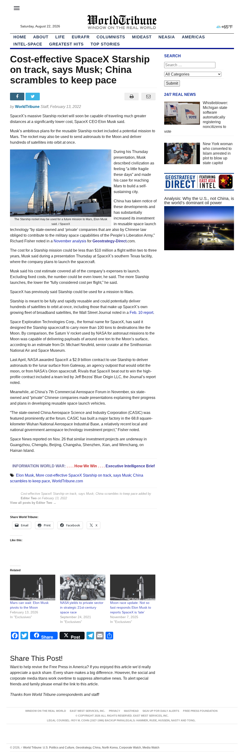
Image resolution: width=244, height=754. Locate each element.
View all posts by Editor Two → (33, 502)
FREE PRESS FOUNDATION (200, 710)
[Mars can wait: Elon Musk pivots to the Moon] (32, 588)
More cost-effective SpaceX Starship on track (73, 475)
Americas (193, 37)
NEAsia (166, 37)
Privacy (114, 710)
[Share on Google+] (49, 96)
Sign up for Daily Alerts (160, 710)
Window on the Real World (45, 710)
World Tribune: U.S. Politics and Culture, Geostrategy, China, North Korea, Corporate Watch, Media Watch (90, 747)
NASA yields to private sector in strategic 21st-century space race (81, 607)
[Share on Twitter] (33, 96)
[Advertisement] (199, 295)
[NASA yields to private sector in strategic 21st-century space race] (82, 588)
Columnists (111, 37)
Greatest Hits (66, 44)
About (40, 37)
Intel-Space (27, 44)
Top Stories (105, 44)
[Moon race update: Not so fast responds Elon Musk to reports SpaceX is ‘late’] (132, 588)
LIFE (60, 37)
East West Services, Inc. (87, 710)
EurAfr (81, 37)
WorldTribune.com (67, 481)
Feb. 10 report (141, 313)
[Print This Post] (131, 96)
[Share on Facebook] (17, 96)
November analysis (70, 241)
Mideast (142, 37)
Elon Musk (25, 475)
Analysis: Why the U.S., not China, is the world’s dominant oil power (199, 200)
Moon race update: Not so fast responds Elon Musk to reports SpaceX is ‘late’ (130, 607)
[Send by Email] (148, 96)
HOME (19, 37)
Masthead (131, 710)
